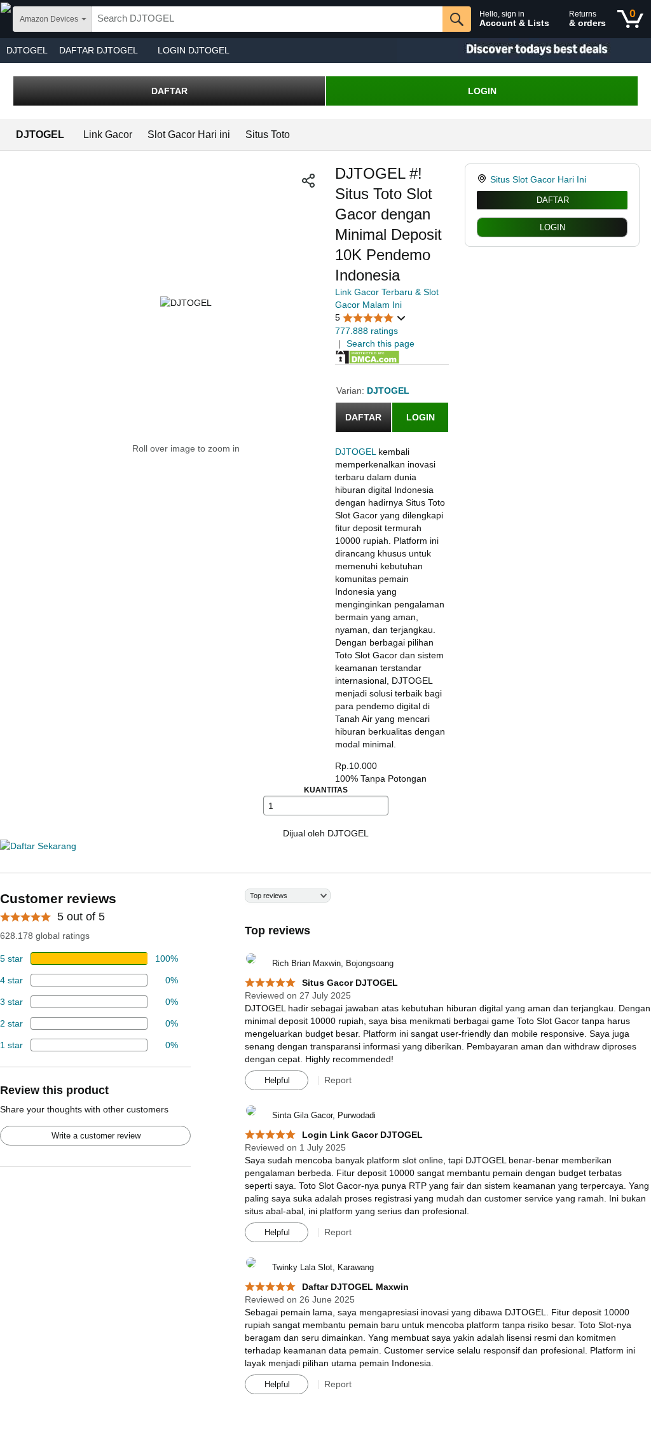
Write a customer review (95, 1135)
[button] (308, 180)
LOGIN (482, 91)
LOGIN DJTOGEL (194, 50)
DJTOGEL (27, 50)
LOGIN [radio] (552, 227)
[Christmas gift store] (524, 50)
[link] (483, 179)
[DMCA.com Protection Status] (367, 356)
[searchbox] (267, 19)
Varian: (351, 390)
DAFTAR (169, 91)
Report (338, 1080)
